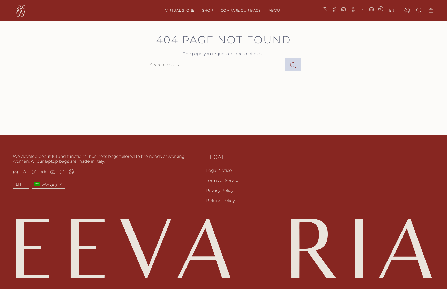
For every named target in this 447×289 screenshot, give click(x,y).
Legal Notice (219, 170)
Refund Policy (220, 200)
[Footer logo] (223, 248)
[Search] (293, 64)
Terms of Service (223, 180)
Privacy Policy (219, 190)
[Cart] (431, 10)
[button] (207, 10)
